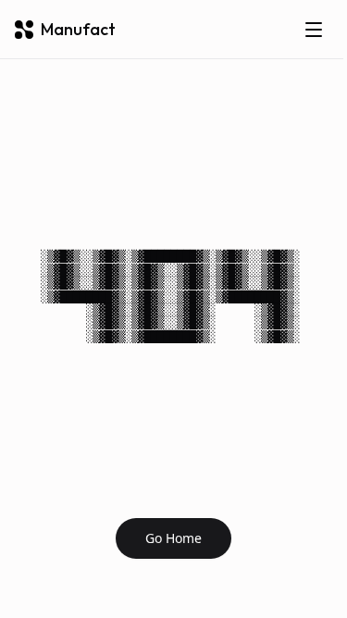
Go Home (173, 538)
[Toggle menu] (313, 29)
